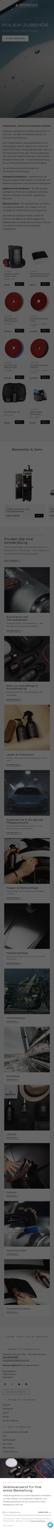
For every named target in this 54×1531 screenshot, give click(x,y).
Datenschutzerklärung (37, 1521)
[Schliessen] (49, 1462)
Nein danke (8, 1526)
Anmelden (43, 1512)
